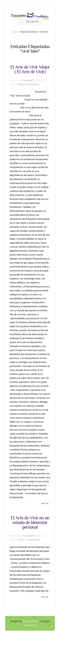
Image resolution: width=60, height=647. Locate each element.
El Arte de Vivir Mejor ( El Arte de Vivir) (30, 69)
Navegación (32, 21)
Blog (20, 84)
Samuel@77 (28, 80)
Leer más (44, 503)
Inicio (15, 31)
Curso (21, 539)
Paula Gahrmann (30, 621)
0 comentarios (31, 84)
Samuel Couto (30, 625)
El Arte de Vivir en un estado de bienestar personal (30, 522)
